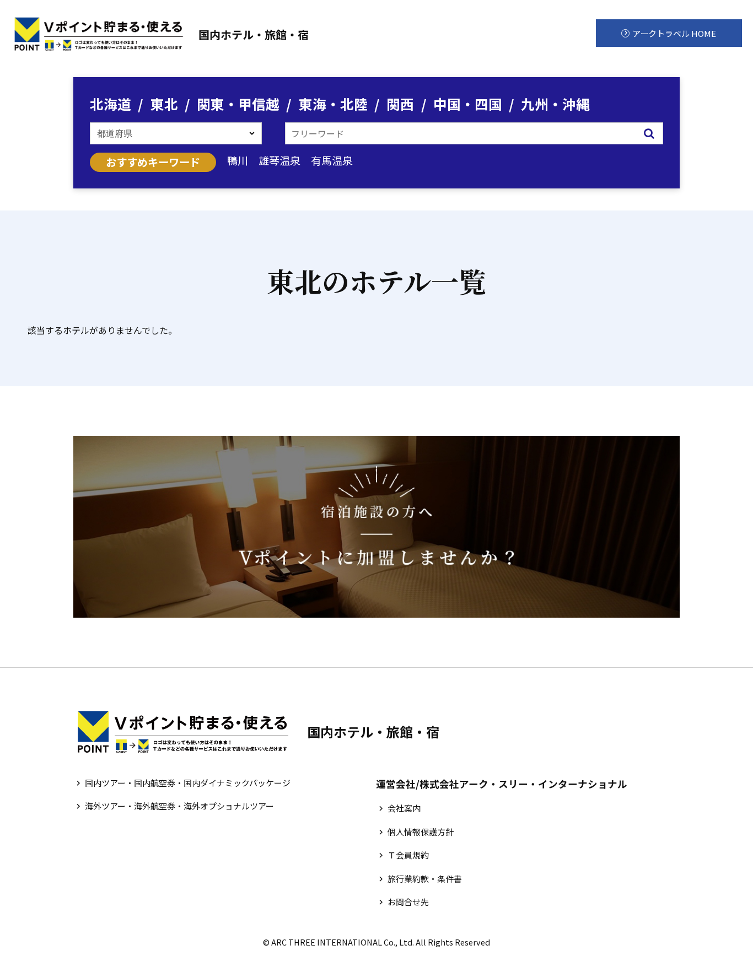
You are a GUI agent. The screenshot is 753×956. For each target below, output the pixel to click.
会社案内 (404, 808)
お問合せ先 (408, 902)
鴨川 (237, 160)
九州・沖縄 (555, 104)
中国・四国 (467, 104)
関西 (400, 104)
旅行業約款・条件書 (425, 878)
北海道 (110, 104)
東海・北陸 (333, 104)
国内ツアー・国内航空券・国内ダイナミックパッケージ (188, 782)
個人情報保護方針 (421, 832)
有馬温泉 (332, 160)
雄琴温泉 (279, 160)
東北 (164, 104)
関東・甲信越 (238, 104)
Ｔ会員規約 (408, 855)
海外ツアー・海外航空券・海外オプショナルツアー (179, 806)
